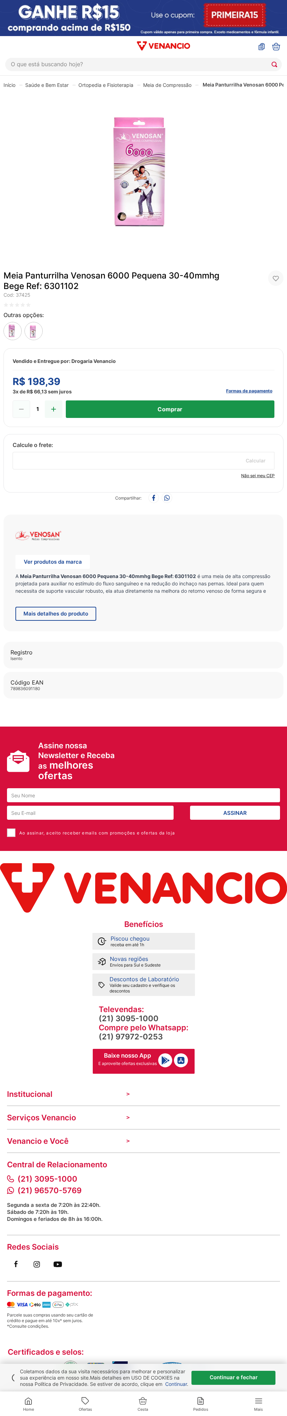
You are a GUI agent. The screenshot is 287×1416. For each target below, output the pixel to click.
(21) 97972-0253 (131, 1036)
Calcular (256, 460)
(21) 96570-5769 (50, 1190)
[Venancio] (143, 888)
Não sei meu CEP (258, 475)
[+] (53, 409)
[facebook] (153, 498)
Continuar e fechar (234, 1377)
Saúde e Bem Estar (47, 85)
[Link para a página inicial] (9, 85)
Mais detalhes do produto (55, 613)
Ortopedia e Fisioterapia (105, 85)
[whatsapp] (167, 498)
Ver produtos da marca (53, 561)
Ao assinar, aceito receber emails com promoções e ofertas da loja (97, 833)
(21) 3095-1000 (129, 1018)
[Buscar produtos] (276, 64)
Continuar (176, 1384)
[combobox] (143, 64)
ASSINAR (235, 813)
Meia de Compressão (167, 85)
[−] (21, 409)
